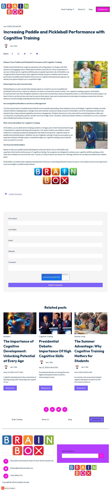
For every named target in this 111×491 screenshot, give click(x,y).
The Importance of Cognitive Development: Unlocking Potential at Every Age (19, 351)
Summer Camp (79, 336)
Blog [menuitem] (70, 419)
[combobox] (80, 456)
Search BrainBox (68, 451)
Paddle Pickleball (15, 194)
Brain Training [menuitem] (17, 419)
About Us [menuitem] (45, 419)
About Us (81, 9)
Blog (90, 9)
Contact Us (96, 419)
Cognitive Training (46, 336)
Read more (10, 388)
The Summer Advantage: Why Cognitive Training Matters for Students (89, 351)
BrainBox (7, 336)
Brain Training (66, 9)
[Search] (101, 456)
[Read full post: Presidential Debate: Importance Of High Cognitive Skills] (55, 323)
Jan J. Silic (13, 46)
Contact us (102, 9)
